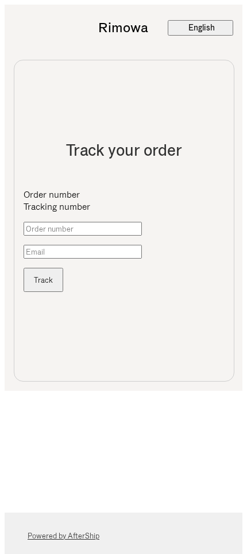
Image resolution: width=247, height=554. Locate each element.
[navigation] (123, 28)
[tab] (124, 194)
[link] (123, 27)
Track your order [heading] (124, 150)
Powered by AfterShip (63, 536)
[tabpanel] (124, 257)
